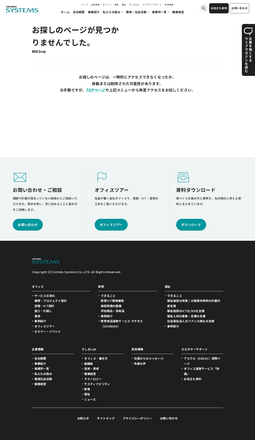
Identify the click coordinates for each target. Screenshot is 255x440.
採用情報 (169, 4)
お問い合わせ (239, 8)
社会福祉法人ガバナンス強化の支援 (190, 321)
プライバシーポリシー (137, 418)
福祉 (124, 4)
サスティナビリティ (97, 384)
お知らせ (83, 418)
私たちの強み (43, 374)
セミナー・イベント (47, 331)
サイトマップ (106, 418)
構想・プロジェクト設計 (50, 301)
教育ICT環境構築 (112, 301)
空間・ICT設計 (44, 306)
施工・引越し (43, 311)
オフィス (107, 4)
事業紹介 (40, 364)
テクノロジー (93, 379)
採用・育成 (91, 369)
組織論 (88, 364)
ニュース (90, 399)
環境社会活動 (43, 379)
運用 (37, 316)
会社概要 (40, 358)
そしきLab (134, 4)
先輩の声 (140, 364)
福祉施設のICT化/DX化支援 (185, 311)
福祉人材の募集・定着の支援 (186, 316)
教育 (117, 4)
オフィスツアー (44, 326)
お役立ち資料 (219, 8)
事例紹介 (40, 321)
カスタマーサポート (152, 4)
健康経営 (40, 384)
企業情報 (95, 4)
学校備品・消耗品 (112, 311)
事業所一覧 (41, 369)
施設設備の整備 (111, 306)
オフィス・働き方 (96, 358)
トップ (85, 4)
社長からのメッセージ (149, 358)
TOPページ (95, 89)
